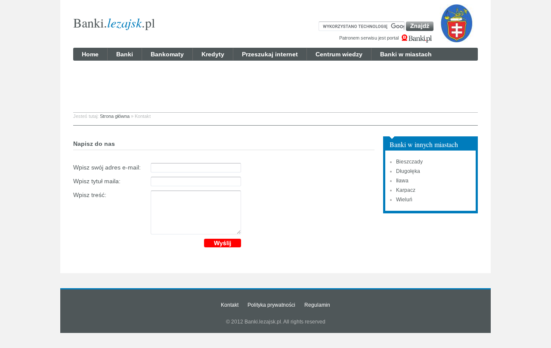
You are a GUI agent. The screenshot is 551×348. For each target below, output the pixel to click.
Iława (402, 181)
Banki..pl (114, 22)
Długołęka (408, 171)
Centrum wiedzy (339, 54)
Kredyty (212, 54)
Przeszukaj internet (270, 54)
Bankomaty (167, 54)
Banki (124, 54)
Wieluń (404, 200)
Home (90, 54)
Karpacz (405, 190)
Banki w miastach (406, 54)
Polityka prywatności (271, 305)
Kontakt (229, 305)
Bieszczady (409, 162)
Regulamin (317, 305)
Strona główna (115, 116)
